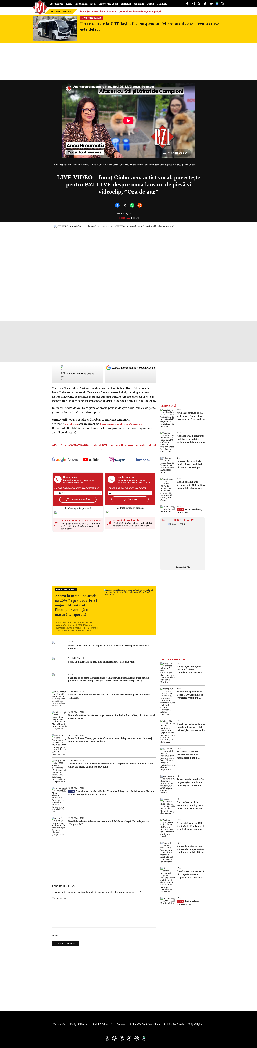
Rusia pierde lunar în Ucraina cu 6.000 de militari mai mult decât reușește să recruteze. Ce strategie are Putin (191, 485)
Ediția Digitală (196, 1024)
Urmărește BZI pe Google (80, 373)
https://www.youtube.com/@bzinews (121, 424)
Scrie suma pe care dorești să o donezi (127, 488)
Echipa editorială (79, 1024)
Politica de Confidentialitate (145, 1024)
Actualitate (56, 4)
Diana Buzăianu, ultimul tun (189, 511)
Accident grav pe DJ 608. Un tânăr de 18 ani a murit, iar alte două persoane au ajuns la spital (190, 826)
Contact (121, 1024)
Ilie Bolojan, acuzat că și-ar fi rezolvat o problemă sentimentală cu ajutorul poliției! (120, 11)
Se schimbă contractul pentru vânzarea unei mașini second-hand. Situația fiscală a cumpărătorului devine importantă (188, 754)
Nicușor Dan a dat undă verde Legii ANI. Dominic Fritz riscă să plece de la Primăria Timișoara (110, 696)
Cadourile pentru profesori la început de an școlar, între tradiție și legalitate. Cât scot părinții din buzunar (191, 849)
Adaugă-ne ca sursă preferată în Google (133, 367)
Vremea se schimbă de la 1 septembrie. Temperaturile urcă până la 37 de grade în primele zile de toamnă (190, 416)
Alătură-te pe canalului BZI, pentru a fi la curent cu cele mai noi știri (104, 447)
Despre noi (59, 1024)
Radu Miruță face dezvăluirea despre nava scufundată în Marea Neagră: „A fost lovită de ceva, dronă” (111, 717)
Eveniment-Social (85, 4)
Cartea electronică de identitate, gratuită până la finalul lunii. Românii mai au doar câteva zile (190, 805)
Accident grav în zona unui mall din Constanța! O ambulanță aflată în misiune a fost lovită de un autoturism (191, 439)
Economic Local (108, 4)
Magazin (139, 4)
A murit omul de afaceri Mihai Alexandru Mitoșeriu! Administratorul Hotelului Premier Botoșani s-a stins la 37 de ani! (111, 793)
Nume (55, 935)
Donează (133, 499)
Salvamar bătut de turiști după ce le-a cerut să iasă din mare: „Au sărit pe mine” (189, 464)
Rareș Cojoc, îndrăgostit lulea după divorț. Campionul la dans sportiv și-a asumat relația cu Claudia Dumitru (190, 669)
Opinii (150, 4)
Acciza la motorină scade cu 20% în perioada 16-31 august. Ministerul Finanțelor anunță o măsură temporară (76, 605)
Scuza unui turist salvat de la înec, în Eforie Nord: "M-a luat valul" (102, 661)
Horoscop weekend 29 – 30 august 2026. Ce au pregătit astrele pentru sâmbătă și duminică (108, 647)
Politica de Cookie (174, 1024)
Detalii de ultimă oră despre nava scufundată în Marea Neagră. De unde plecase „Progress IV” (108, 823)
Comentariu (60, 898)
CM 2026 (162, 4)
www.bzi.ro (71, 424)
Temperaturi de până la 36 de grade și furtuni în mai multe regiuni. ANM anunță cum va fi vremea (191, 782)
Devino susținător (80, 499)
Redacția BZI (124, 218)
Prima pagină (59, 165)
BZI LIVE (72, 165)
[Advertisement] (104, 559)
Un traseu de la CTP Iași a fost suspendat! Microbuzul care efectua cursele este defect (151, 26)
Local (69, 4)
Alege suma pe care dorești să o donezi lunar (76, 488)
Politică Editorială (102, 1024)
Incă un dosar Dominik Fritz (188, 903)
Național (126, 4)
